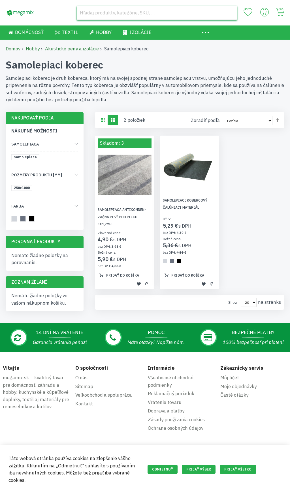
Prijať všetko (237, 469)
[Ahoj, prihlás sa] (264, 13)
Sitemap (84, 386)
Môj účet (229, 378)
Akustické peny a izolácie (72, 49)
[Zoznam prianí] (248, 12)
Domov (13, 49)
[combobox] (157, 13)
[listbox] (173, 262)
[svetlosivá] (15, 220)
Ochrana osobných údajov (175, 428)
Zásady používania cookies (176, 419)
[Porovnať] (147, 283)
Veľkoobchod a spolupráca (103, 395)
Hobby (33, 49)
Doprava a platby (166, 411)
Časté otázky (234, 395)
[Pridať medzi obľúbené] (139, 283)
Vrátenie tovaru (165, 402)
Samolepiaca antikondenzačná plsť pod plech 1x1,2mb (122, 217)
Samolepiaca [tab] (25, 144)
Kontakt (84, 404)
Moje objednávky (238, 386)
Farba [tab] (17, 206)
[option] (165, 261)
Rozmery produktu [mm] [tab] (36, 175)
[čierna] (33, 220)
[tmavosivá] (24, 220)
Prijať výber (198, 469)
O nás (81, 378)
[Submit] (230, 13)
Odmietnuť (162, 469)
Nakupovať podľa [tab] (32, 118)
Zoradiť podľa (205, 120)
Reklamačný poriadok (171, 393)
